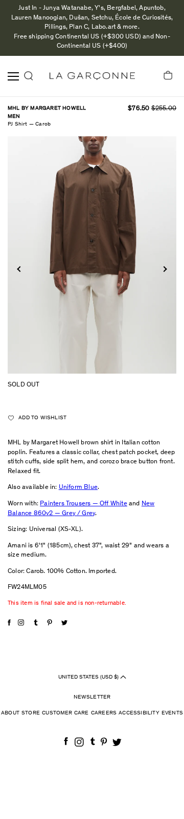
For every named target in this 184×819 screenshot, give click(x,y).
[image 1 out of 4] (92, 255)
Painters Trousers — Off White (83, 504)
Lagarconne (92, 76)
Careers (104, 713)
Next (164, 269)
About (10, 713)
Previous (19, 269)
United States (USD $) (89, 677)
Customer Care (65, 713)
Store (30, 713)
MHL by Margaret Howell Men (47, 112)
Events (172, 713)
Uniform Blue (78, 487)
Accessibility (139, 713)
